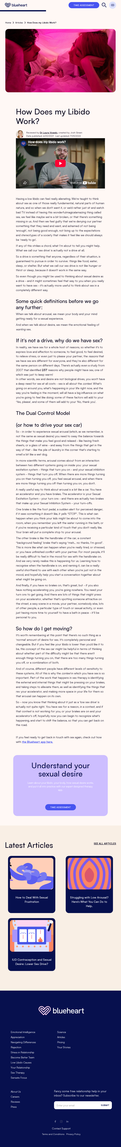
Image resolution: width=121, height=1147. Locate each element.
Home (8, 22)
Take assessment (60, 807)
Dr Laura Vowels (48, 132)
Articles (19, 22)
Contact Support (61, 1128)
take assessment (84, 5)
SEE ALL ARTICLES (105, 843)
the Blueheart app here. (37, 742)
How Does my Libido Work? (41, 22)
